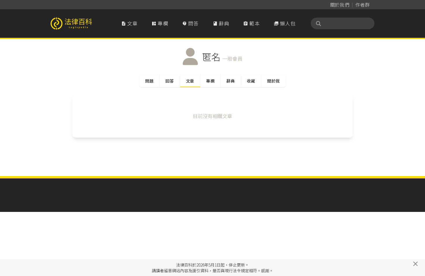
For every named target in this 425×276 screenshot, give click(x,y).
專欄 (159, 23)
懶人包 (285, 23)
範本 (251, 23)
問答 (190, 23)
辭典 (221, 23)
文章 (129, 23)
